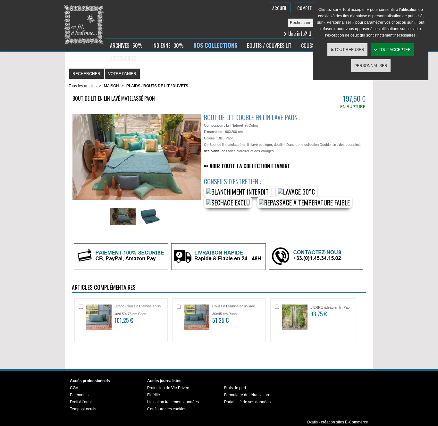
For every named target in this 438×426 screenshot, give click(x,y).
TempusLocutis (83, 409)
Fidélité (153, 395)
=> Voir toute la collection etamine (247, 166)
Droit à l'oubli (81, 402)
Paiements (79, 395)
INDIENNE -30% (168, 45)
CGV (74, 388)
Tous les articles (83, 86)
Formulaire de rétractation (246, 395)
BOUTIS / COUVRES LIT (269, 45)
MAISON (111, 86)
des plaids (212, 151)
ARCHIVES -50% (126, 45)
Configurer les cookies (166, 409)
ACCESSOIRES (123, 58)
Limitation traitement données (173, 402)
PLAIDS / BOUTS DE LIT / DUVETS (157, 86)
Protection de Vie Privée (168, 388)
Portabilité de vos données (247, 402)
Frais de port (235, 388)
